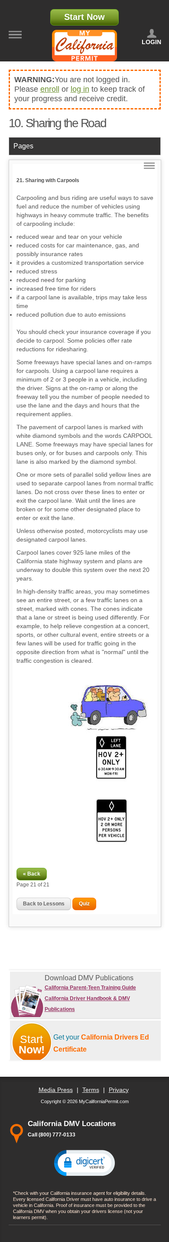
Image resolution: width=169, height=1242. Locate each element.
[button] (84, 1162)
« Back (31, 874)
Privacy (119, 1089)
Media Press (56, 1089)
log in (80, 89)
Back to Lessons (44, 904)
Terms (90, 1089)
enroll (49, 89)
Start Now (84, 17)
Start (32, 1044)
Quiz (84, 904)
